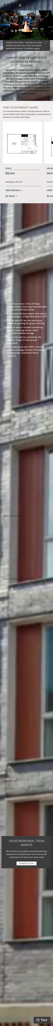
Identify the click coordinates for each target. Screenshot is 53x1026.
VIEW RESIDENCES (12, 516)
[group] (22, 160)
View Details (12, 190)
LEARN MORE (10, 779)
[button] (49, 5)
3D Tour (10, 196)
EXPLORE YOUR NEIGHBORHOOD (20, 579)
